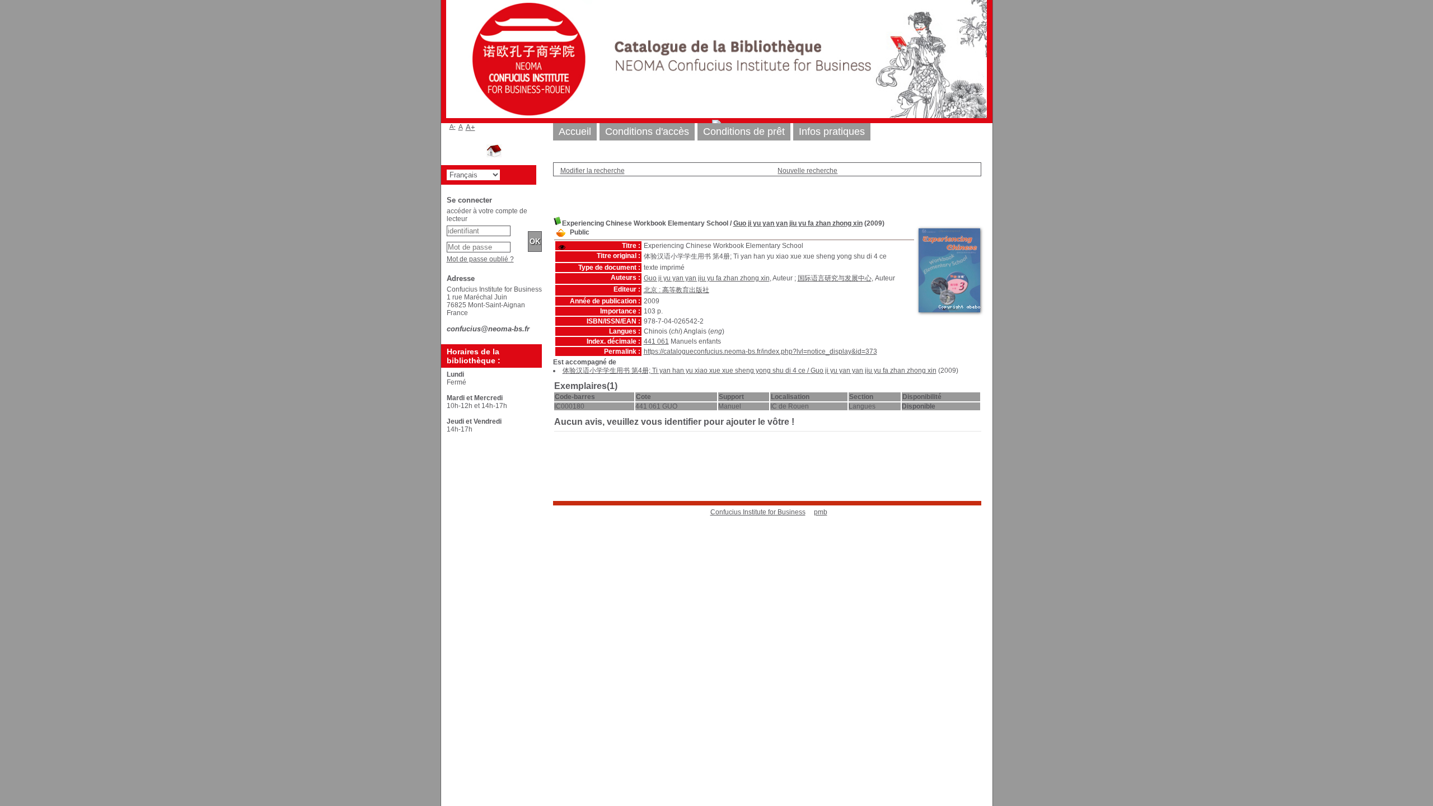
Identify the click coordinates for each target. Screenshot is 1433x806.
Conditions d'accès (647, 131)
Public (579, 232)
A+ (470, 127)
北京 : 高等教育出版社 (676, 290)
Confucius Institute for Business (758, 512)
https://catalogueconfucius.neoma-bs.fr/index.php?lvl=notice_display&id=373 (760, 351)
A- (452, 126)
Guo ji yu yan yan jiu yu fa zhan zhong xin (798, 223)
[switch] (562, 247)
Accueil (575, 131)
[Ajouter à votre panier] (561, 233)
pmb (820, 512)
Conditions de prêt (744, 131)
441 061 (656, 341)
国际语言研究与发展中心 (835, 278)
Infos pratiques (832, 131)
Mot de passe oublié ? (480, 259)
